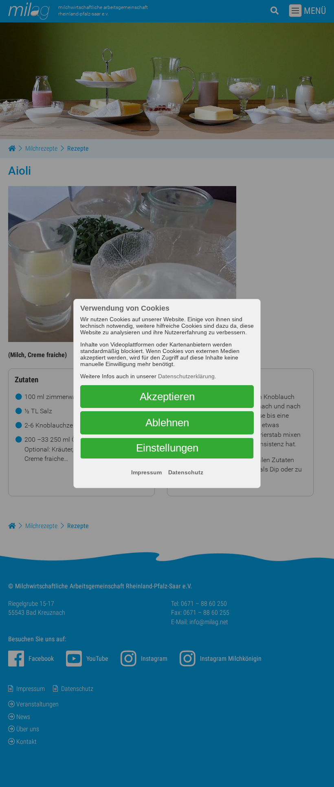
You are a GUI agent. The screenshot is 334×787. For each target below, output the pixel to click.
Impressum (146, 472)
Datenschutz (185, 472)
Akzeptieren (167, 396)
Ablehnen (167, 422)
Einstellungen (167, 448)
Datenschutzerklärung (186, 376)
